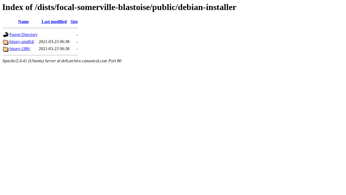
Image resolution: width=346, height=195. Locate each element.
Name (23, 21)
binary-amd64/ (21, 41)
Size (74, 21)
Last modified (54, 21)
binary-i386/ (19, 48)
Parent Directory (23, 34)
